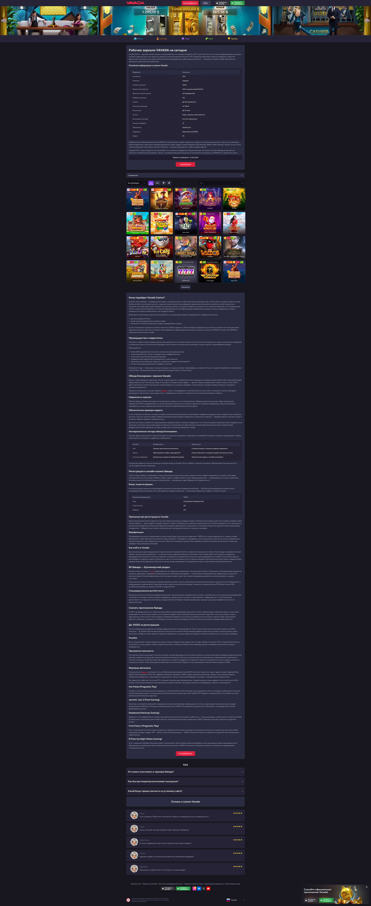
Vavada (152, 571)
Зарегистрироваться (190, 3)
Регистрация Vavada (185, 753)
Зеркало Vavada (185, 164)
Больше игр (185, 287)
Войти (206, 3)
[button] (2, 21)
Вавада (164, 391)
